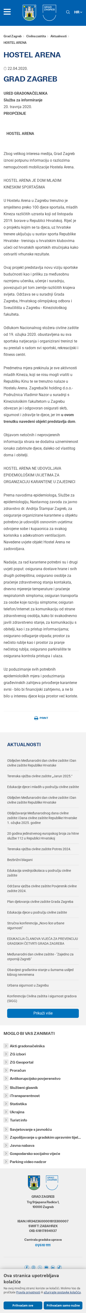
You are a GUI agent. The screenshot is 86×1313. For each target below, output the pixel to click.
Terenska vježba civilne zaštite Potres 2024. (39, 849)
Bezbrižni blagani (19, 860)
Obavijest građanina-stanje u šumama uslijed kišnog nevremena (40, 972)
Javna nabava (22, 1145)
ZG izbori (18, 1054)
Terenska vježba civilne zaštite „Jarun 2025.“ (39, 776)
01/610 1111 (42, 1245)
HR (77, 12)
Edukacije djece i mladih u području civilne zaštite (43, 787)
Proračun (18, 1070)
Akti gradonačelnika (27, 1046)
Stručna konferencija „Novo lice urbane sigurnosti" (35, 925)
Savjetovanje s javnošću (31, 1129)
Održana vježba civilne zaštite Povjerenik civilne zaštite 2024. (42, 888)
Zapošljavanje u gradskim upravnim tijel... (45, 1137)
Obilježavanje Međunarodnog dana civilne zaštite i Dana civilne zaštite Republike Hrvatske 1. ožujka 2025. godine (42, 818)
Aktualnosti (58, 36)
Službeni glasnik (24, 1088)
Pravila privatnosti (28, 1292)
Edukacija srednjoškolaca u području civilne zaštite (39, 873)
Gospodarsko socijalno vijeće (35, 1154)
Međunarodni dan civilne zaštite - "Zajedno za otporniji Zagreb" (40, 956)
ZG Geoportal (21, 1062)
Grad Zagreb (13, 36)
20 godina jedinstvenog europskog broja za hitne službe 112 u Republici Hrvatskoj (43, 836)
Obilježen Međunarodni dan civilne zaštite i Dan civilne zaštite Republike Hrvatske (41, 763)
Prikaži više (43, 1013)
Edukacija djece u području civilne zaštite (37, 912)
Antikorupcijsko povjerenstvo (35, 1078)
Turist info (18, 1120)
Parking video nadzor (28, 1162)
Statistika (18, 1104)
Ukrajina (17, 1112)
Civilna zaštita (36, 36)
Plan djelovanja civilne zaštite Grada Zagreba (40, 902)
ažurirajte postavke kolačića (62, 1292)
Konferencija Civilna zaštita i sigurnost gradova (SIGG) (42, 998)
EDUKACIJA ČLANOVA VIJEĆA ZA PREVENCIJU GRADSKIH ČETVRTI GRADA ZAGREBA (42, 941)
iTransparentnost (25, 1096)
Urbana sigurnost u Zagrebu (28, 985)
